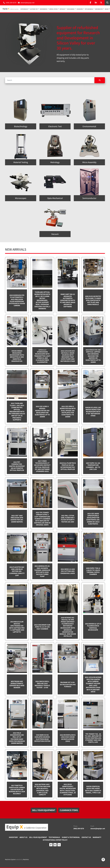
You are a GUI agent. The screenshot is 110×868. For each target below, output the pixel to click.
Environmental (43, 9)
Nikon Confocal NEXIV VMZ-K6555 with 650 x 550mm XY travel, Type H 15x (93, 789)
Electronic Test (34, 9)
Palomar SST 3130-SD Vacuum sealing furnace (68, 684)
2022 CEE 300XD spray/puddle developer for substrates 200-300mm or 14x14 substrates (93, 518)
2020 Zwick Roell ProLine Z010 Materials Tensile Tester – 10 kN (42, 684)
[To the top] (103, 859)
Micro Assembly (71, 9)
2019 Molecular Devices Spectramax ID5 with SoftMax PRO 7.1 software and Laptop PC (16, 627)
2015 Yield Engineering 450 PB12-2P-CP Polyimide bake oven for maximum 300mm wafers (17, 738)
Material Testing (53, 9)
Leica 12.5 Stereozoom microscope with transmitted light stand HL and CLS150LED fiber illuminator (42, 356)
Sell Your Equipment (38, 837)
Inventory (13, 837)
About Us (23, 837)
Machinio (26, 859)
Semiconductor (99, 9)
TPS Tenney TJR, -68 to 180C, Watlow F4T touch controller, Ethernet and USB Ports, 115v (93, 738)
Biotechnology (24, 9)
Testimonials (54, 837)
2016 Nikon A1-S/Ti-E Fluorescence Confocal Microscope (93, 627)
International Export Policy (55, 840)
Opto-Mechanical (89, 9)
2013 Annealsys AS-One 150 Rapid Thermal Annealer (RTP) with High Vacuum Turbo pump (42, 571)
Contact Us (86, 837)
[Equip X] (26, 827)
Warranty (97, 837)
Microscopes (80, 9)
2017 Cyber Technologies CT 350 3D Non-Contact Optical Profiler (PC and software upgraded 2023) (42, 466)
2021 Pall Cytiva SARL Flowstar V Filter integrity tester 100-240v (67, 518)
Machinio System (10, 859)
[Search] (99, 80)
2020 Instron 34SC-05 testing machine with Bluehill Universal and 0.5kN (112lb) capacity (42, 789)
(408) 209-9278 (11, 2)
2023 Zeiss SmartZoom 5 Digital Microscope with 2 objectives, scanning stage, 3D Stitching (68, 789)
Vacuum (106, 9)
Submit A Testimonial (71, 837)
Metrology (62, 9)
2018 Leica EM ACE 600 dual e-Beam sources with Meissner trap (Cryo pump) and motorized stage (67, 356)
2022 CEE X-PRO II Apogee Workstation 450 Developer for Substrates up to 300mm (42, 411)
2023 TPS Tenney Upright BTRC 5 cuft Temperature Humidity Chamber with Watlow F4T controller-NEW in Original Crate (42, 518)
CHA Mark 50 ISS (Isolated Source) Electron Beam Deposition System (42, 738)
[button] (25, 9)
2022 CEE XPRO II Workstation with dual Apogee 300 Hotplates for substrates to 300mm (68, 411)
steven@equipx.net (27, 2)
